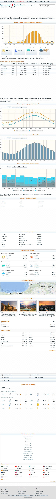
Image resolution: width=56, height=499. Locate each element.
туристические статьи (43, 495)
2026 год (14, 107)
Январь (36, 263)
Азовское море (28, 443)
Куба (4, 472)
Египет (5, 468)
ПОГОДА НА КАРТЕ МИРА (8, 1)
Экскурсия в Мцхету (28, 312)
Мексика (47, 472)
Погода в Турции (37, 488)
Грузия (16, 5)
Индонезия (48, 468)
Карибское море (28, 447)
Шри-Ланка (6, 479)
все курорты (52, 350)
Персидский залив (28, 457)
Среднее (9, 107)
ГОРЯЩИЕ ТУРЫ (20, 1)
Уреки (20, 246)
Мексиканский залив (28, 459)
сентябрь (41, 201)
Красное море (28, 441)
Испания (5, 470)
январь (3, 201)
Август (36, 255)
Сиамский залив (28, 451)
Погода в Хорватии (22, 491)
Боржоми (4, 236)
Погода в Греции (37, 489)
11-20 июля (3, 74)
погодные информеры (24, 495)
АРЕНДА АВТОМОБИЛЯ (37, 377)
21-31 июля (3, 70)
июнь (21, 203)
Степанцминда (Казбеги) (26, 244)
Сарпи (22, 5)
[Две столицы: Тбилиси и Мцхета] (47, 311)
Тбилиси (39, 244)
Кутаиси (4, 240)
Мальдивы (20, 472)
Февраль (36, 265)
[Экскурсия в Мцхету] (28, 311)
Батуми (39, 234)
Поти (3, 242)
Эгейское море (28, 445)
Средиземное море (28, 436)
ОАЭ (4, 474)
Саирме (39, 242)
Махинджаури (23, 240)
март (3, 205)
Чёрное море (28, 438)
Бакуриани (22, 234)
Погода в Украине (21, 493)
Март (7, 274)
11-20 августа (4, 72)
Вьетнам (19, 466)
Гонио (21, 236)
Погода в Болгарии (22, 489)
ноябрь (40, 205)
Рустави (21, 242)
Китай (46, 470)
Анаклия (4, 234)
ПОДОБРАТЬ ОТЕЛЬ (9, 377)
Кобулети (39, 238)
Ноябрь (8, 275)
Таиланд (19, 474)
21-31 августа (4, 68)
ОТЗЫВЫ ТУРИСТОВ (40, 1)
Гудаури (39, 236)
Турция (47, 474)
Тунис (32, 474)
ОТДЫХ (49, 1)
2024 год (25, 107)
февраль (4, 203)
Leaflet (14, 294)
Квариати (21, 238)
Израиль (19, 468)
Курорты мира (5, 5)
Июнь (7, 258)
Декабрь (36, 267)
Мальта (33, 472)
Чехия (46, 476)
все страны (52, 481)
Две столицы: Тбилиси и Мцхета (47, 312)
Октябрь (8, 255)
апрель (3, 206)
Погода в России (4, 493)
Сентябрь (8, 257)
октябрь (41, 203)
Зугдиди (4, 238)
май (21, 201)
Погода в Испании (5, 491)
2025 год (20, 107)
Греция (33, 466)
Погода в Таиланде (22, 488)
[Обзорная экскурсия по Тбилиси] (8, 311)
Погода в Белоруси (38, 493)
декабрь (41, 206)
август (22, 206)
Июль (35, 257)
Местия (39, 240)
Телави (3, 246)
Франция (5, 476)
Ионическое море (28, 455)
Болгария (5, 466)
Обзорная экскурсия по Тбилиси (9, 312)
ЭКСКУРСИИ (29, 1)
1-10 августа (3, 66)
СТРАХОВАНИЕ (35, 374)
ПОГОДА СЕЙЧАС (5, 321)
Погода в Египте (4, 488)
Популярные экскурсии (28, 298)
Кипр (32, 470)
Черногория (34, 476)
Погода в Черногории (38, 491)
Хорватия (19, 476)
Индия (32, 468)
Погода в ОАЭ (4, 489)
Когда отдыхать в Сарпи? (28, 250)
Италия (19, 470)
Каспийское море (28, 449)
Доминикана (48, 466)
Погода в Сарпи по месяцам (28, 198)
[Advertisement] (28, 12)
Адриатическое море (28, 453)
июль (21, 205)
